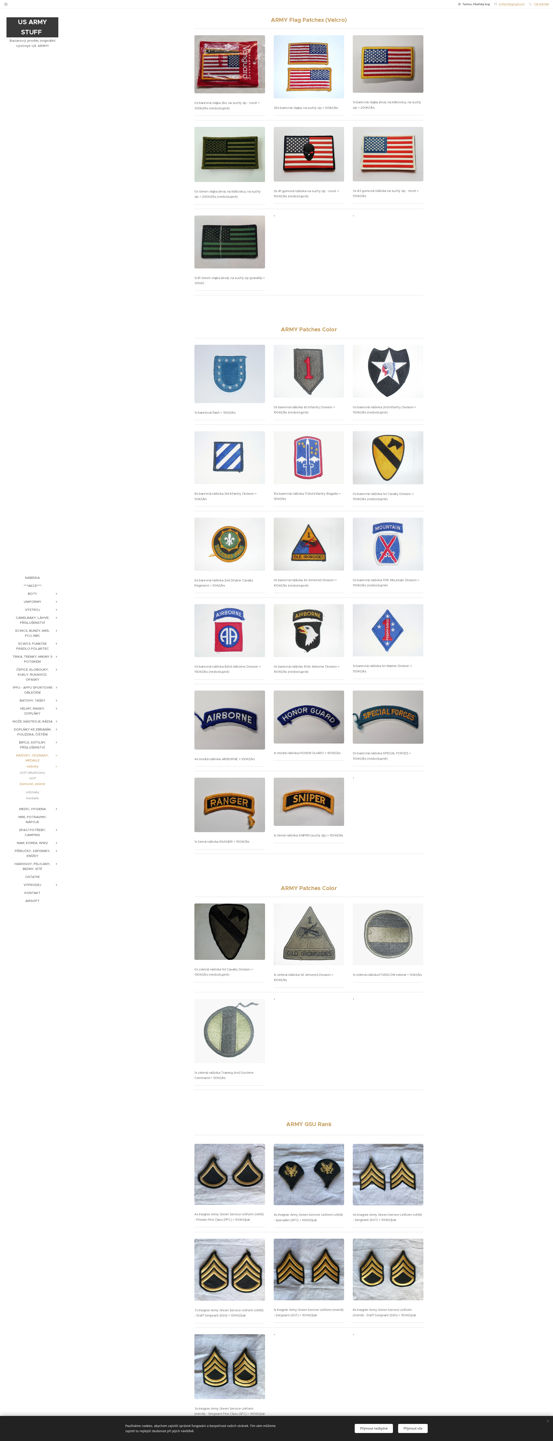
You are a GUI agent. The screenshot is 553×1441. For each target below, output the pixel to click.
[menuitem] (32, 577)
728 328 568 (541, 4)
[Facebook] (6, 4)
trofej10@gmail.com (512, 4)
